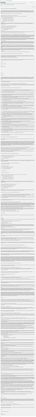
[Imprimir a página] (10, 0)
